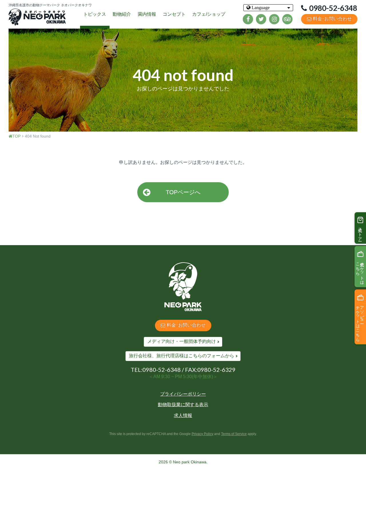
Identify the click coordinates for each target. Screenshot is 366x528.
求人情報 (183, 415)
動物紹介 (122, 14)
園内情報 (147, 14)
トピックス (94, 14)
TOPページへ (183, 192)
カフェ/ (208, 14)
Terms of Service (234, 434)
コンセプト (174, 14)
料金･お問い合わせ (332, 18)
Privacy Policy (202, 434)
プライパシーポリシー (183, 394)
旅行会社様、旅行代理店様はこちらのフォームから (181, 355)
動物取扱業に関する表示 (183, 404)
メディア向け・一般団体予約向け (181, 341)
